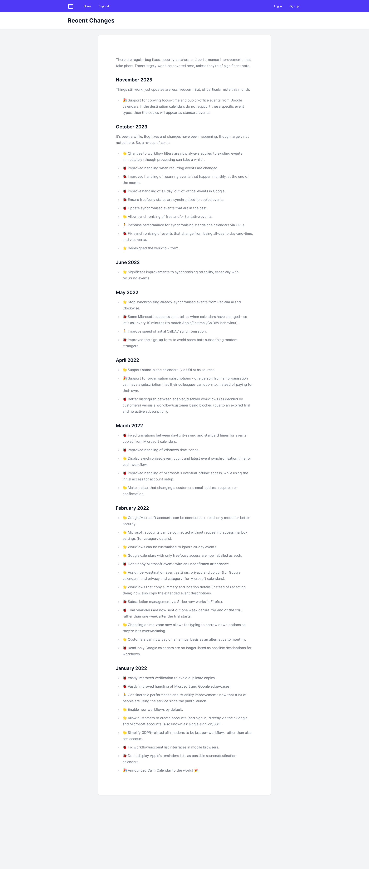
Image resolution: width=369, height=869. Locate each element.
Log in (278, 6)
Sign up (294, 6)
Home (87, 6)
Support (104, 6)
